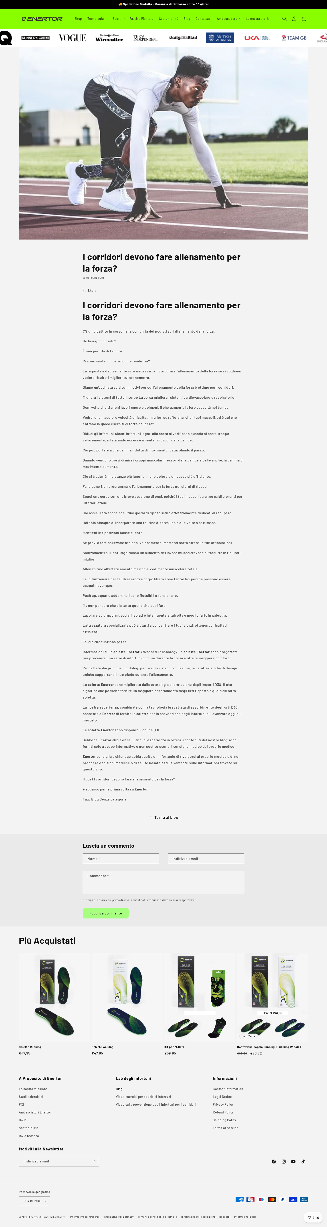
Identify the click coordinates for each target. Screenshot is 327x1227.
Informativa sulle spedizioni (198, 1216)
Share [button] (92, 291)
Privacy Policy (223, 1104)
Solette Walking (102, 1047)
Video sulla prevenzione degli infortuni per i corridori (156, 1104)
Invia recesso (29, 1136)
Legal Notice (222, 1097)
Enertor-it (35, 1216)
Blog (119, 1089)
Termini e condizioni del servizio (157, 1216)
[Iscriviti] (94, 1161)
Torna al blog (166, 817)
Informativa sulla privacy (118, 1216)
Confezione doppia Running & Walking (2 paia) (269, 1047)
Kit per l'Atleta (174, 1047)
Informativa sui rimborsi (84, 1216)
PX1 (21, 1104)
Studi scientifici (31, 1097)
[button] (97, 18)
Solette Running (30, 1047)
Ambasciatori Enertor (35, 1112)
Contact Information (228, 1089)
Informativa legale (245, 1216)
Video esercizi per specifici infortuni (143, 1097)
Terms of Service (225, 1128)
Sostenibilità (28, 1128)
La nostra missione (33, 1089)
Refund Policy (223, 1112)
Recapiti (224, 1216)
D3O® (22, 1120)
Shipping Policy (224, 1120)
